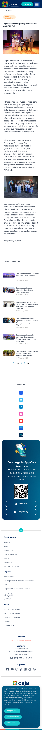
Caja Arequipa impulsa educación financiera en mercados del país (24, 290)
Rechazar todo (13, 717)
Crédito (14, 5)
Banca (28, 5)
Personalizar (12, 723)
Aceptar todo (12, 711)
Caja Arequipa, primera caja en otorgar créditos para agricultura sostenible (27, 353)
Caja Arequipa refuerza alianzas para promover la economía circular (27, 276)
